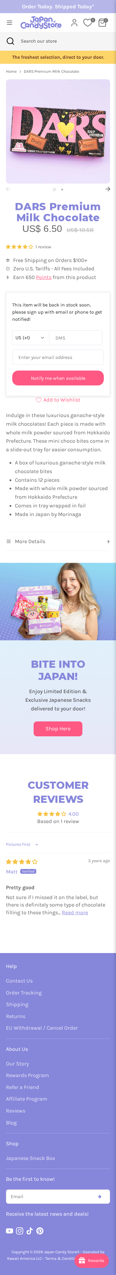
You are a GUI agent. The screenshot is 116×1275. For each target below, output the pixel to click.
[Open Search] (10, 41)
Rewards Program (27, 1075)
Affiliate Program (26, 1099)
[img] (21, 862)
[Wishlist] (88, 22)
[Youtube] (9, 1230)
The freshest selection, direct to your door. (58, 57)
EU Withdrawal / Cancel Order (42, 1028)
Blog (11, 1122)
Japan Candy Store (60, 1252)
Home (11, 71)
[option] (58, 57)
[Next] (108, 189)
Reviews (15, 1110)
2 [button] (62, 189)
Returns (15, 1016)
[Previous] (8, 189)
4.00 (73, 814)
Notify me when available (58, 378)
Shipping (17, 1004)
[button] (20, 247)
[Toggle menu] (8, 22)
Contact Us (19, 980)
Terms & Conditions (63, 1258)
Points (43, 277)
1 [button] (54, 189)
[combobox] (46, 41)
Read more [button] (75, 912)
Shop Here (58, 728)
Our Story (17, 1063)
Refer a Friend (22, 1087)
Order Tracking (24, 992)
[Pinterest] (39, 1230)
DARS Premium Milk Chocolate (51, 71)
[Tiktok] (29, 1230)
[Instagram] (19, 1230)
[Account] (74, 21)
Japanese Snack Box (30, 1158)
